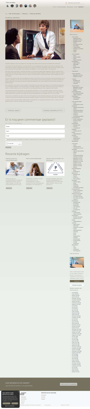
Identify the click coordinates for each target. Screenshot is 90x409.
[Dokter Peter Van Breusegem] (30, 5)
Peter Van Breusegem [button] (77, 101)
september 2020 (75, 351)
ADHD (74, 103)
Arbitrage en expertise (78, 112)
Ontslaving (24, 13)
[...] (83, 278)
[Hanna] (7, 5)
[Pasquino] (35, 5)
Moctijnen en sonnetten (78, 48)
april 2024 (74, 322)
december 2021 (75, 329)
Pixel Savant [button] (75, 143)
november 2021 (75, 330)
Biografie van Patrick (77, 89)
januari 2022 (74, 327)
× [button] (18, 391)
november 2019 (75, 364)
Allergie (75, 109)
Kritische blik (76, 205)
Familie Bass (76, 186)
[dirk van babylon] (8, 2)
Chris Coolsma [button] (75, 37)
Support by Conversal (65, 405)
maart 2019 (74, 370)
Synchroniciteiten (76, 97)
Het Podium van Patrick (78, 93)
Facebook (43, 397)
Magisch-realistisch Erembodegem (76, 60)
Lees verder (10, 400)
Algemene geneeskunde (78, 107)
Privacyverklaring (48, 405)
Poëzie (74, 233)
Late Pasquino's (76, 82)
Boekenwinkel (70, 7)
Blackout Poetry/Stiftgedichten (76, 91)
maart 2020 (74, 360)
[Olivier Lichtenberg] (16, 5)
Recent (22, 395)
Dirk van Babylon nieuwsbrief (76, 179)
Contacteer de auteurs (77, 285)
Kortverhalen (76, 45)
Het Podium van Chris (77, 44)
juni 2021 (74, 338)
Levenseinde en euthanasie (76, 128)
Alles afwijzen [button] (15, 403)
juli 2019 (74, 367)
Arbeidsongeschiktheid (78, 110)
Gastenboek (43, 395)
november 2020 (75, 348)
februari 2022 (75, 326)
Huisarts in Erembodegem (75, 122)
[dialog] (10, 399)
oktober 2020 (75, 349)
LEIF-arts (75, 126)
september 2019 (75, 366)
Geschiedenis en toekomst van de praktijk (77, 192)
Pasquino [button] (74, 79)
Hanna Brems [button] (75, 71)
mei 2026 (74, 292)
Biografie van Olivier (77, 76)
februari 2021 (75, 344)
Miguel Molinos (76, 63)
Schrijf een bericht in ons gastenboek (69, 384)
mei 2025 (74, 308)
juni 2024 (74, 319)
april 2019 (74, 369)
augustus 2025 (75, 304)
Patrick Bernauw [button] (75, 86)
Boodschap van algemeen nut (76, 172)
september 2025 (75, 303)
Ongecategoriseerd (77, 230)
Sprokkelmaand (76, 67)
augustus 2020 (75, 352)
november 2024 (75, 317)
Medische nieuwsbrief (77, 217)
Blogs (74, 170)
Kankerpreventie (76, 125)
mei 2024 (74, 320)
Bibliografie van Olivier (78, 75)
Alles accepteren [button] (6, 403)
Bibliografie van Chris (77, 40)
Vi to (74, 68)
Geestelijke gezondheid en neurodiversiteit (77, 117)
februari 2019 (75, 371)
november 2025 (75, 300)
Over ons (55, 7)
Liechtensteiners (76, 47)
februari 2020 (75, 361)
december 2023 (75, 325)
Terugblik (75, 242)
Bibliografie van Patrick (78, 87)
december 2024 (75, 316)
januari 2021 (74, 345)
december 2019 (75, 363)
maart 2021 (74, 342)
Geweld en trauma (77, 120)
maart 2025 (74, 311)
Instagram (43, 398)
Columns (75, 43)
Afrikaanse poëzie (77, 38)
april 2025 (74, 310)
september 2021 (75, 333)
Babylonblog (23, 397)
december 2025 (75, 298)
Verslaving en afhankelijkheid (75, 140)
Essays (74, 58)
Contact (75, 7)
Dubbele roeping (76, 57)
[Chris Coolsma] (21, 5)
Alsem (74, 55)
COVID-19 (75, 113)
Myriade (75, 50)
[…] (20, 184)
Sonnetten (75, 83)
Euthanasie (75, 114)
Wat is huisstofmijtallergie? (34, 158)
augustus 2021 (75, 335)
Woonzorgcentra (76, 250)
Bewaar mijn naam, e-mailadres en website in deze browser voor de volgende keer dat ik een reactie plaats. (34, 139)
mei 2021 (74, 339)
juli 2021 (74, 336)
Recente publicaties (62, 7)
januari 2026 (74, 297)
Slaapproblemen (76, 138)
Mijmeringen (75, 64)
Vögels (74, 51)
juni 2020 (74, 355)
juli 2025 (74, 305)
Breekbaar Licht (76, 80)
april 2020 (74, 358)
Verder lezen (9, 188)
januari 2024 (74, 323)
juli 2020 (74, 354)
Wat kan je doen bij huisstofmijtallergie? (11, 159)
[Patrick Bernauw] (12, 5)
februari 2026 (75, 295)
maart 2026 (74, 294)
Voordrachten (76, 99)
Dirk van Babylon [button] (75, 54)
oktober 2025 (75, 301)
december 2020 (75, 347)
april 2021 (74, 341)
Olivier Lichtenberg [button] (76, 73)
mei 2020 (74, 357)
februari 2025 (75, 313)
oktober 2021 (75, 332)
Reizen (74, 66)
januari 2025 (74, 314)
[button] (10, 406)
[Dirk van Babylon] (25, 5)
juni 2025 (74, 307)
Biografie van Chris (77, 41)
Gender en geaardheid (78, 119)
